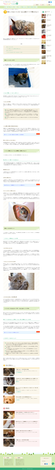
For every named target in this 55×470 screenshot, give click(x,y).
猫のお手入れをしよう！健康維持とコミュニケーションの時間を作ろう (14, 185)
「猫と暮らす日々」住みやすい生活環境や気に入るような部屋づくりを (27, 378)
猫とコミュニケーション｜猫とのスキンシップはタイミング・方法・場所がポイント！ (27, 388)
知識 (19, 372)
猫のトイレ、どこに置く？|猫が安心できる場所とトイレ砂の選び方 (14, 134)
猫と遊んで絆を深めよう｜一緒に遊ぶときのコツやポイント (25, 412)
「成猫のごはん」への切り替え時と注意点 (22, 369)
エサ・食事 (17, 372)
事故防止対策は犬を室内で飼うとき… (8, 460)
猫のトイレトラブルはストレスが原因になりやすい (11, 332)
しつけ (16, 391)
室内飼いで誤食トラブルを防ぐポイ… (8, 459)
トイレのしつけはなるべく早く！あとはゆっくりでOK (14, 52)
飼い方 (21, 372)
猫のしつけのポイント (9, 50)
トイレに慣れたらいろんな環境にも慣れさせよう (13, 48)
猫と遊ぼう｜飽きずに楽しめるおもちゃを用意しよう (24, 430)
